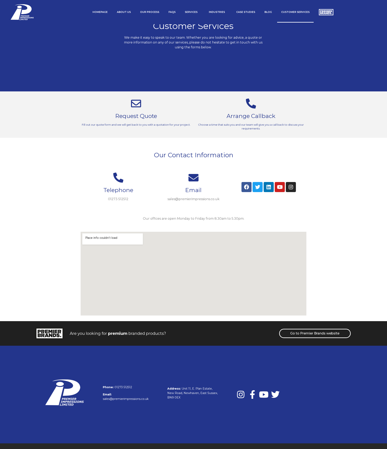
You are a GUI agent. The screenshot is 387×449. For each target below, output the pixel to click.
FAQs (172, 11)
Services (191, 11)
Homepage (100, 11)
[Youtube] (264, 394)
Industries (217, 11)
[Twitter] (275, 394)
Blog (268, 11)
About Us (124, 11)
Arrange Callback (251, 116)
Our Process (149, 11)
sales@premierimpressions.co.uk (126, 399)
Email (193, 190)
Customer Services (295, 11)
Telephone (118, 190)
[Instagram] (241, 394)
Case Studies (245, 11)
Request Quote (136, 116)
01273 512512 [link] (123, 387)
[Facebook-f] (252, 394)
